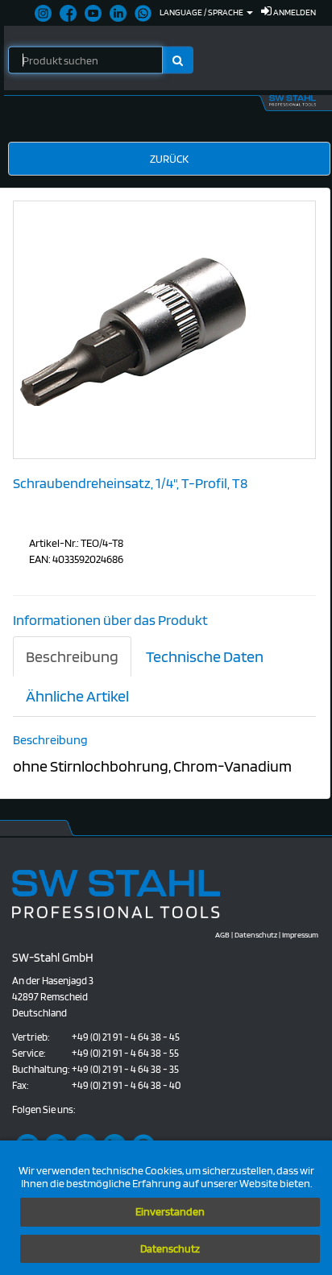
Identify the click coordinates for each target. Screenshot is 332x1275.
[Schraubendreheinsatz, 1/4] (134, 328)
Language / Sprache (202, 12)
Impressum (300, 934)
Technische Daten (205, 656)
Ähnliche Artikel (77, 696)
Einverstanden (170, 1211)
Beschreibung (72, 656)
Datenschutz (170, 1248)
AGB (222, 934)
